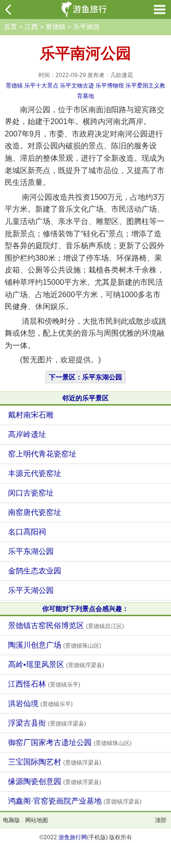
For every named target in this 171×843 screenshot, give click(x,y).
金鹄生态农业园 (34, 571)
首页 (10, 26)
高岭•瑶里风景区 (56, 664)
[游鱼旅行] (85, 9)
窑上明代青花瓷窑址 (42, 454)
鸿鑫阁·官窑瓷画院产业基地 (75, 801)
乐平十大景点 (41, 85)
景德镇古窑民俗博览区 (66, 625)
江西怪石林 (44, 684)
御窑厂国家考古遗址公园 (70, 742)
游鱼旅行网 (72, 837)
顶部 (160, 820)
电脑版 (11, 820)
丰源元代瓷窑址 (34, 473)
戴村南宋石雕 (31, 415)
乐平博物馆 (109, 85)
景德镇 (56, 26)
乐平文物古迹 (77, 85)
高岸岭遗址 (27, 434)
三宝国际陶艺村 (54, 762)
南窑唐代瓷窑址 (34, 512)
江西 (31, 26)
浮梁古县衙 (47, 723)
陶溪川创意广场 (54, 645)
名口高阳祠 (27, 532)
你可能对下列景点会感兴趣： (85, 608)
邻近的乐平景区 (85, 398)
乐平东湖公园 (31, 551)
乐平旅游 (86, 26)
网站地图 (36, 820)
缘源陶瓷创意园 (54, 781)
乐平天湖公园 (31, 590)
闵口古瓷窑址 (31, 493)
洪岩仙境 (40, 703)
